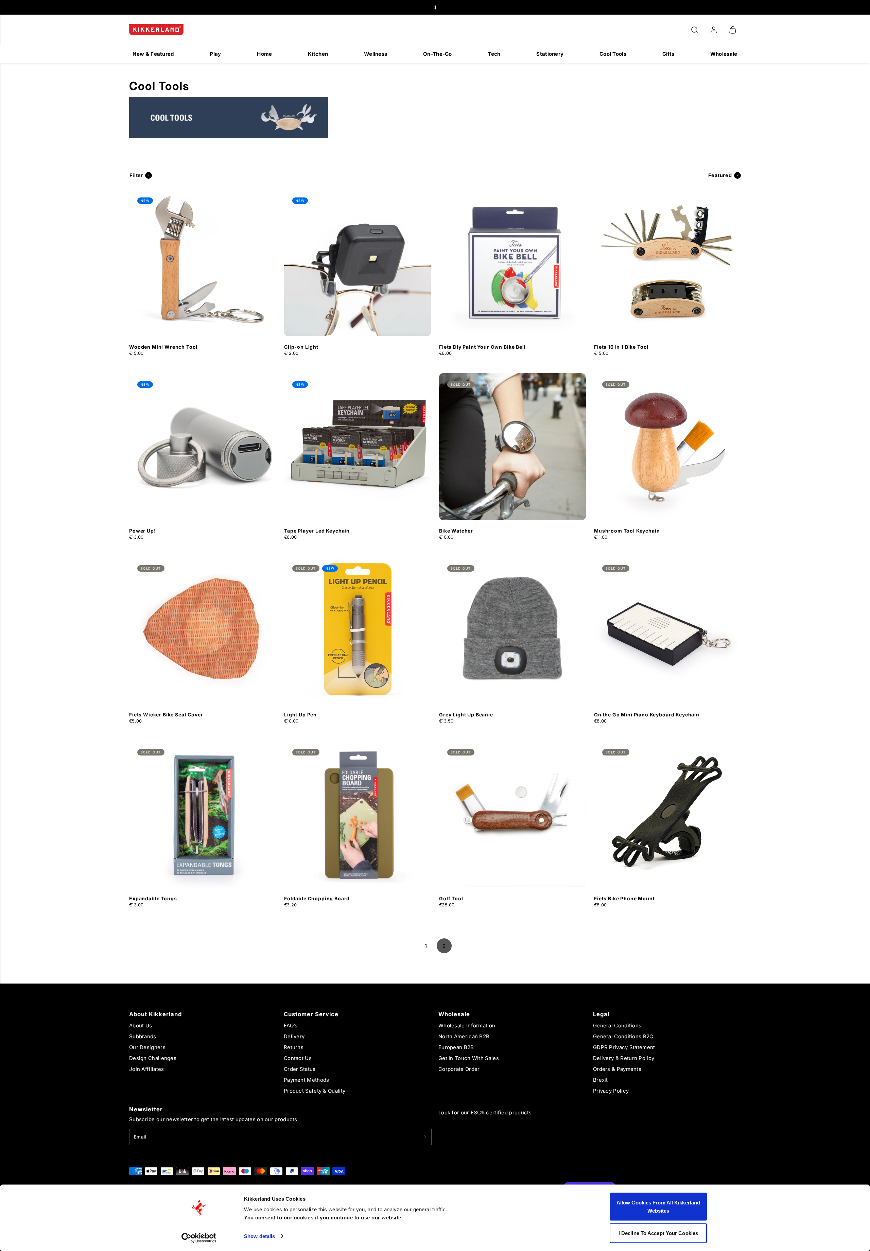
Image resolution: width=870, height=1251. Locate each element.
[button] (694, 30)
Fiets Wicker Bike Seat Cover (166, 714)
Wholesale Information (466, 1025)
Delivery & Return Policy (623, 1058)
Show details (259, 1236)
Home (264, 54)
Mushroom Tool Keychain (627, 531)
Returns (293, 1047)
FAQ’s (291, 1025)
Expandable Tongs (153, 898)
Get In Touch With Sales (468, 1058)
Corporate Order (459, 1069)
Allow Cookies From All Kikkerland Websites (658, 1207)
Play (215, 54)
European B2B (456, 1047)
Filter (136, 175)
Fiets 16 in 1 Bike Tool (621, 347)
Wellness (375, 54)
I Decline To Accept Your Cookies (658, 1233)
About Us (140, 1025)
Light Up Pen (300, 714)
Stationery (549, 54)
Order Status (300, 1069)
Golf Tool (451, 898)
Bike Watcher (456, 531)
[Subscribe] (425, 1137)
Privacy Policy (611, 1091)
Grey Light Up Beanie (466, 714)
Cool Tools (612, 54)
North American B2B (463, 1036)
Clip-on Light (301, 347)
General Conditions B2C (623, 1036)
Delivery (294, 1036)
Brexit (600, 1080)
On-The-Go (437, 54)
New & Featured (153, 54)
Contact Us (298, 1058)
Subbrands (142, 1036)
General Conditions (617, 1025)
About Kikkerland (155, 1014)
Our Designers (147, 1047)
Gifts (668, 54)
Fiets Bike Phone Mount (624, 898)
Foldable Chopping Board (317, 898)
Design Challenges (152, 1058)
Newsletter (146, 1109)
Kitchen (318, 54)
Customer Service (311, 1014)
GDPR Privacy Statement (624, 1047)
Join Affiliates (146, 1069)
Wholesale (723, 54)
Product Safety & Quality (314, 1091)
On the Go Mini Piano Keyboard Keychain (646, 714)
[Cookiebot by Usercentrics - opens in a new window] (199, 1238)
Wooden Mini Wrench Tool (163, 347)
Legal (601, 1014)
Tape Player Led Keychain (317, 531)
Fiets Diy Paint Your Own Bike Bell (482, 347)
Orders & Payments (617, 1069)
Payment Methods (306, 1080)
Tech (494, 54)
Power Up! (142, 531)
